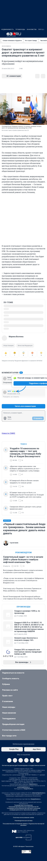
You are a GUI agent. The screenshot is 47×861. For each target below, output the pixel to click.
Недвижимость (7, 29)
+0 (36, 364)
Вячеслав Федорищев (25, 309)
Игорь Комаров (8, 309)
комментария (14, 76)
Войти (9, 383)
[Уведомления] (39, 34)
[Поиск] (34, 34)
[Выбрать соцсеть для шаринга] (43, 76)
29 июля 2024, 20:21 (8, 68)
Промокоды (20, 29)
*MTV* (9, 355)
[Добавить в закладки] (37, 76)
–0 (43, 364)
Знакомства (32, 29)
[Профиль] (44, 34)
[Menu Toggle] (2, 34)
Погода (41, 29)
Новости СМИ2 (8, 397)
